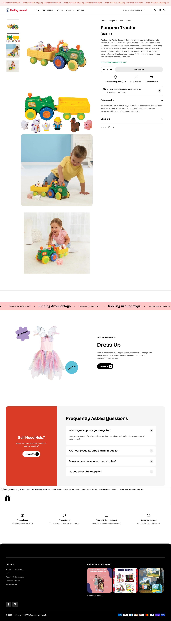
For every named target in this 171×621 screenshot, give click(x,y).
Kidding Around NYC (21, 615)
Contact (80, 10)
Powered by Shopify (38, 615)
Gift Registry (47, 10)
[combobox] (139, 10)
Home (103, 21)
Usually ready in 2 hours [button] (116, 93)
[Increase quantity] (111, 69)
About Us (70, 10)
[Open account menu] (160, 10)
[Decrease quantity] (103, 69)
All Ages (112, 21)
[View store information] (159, 91)
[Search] (155, 10)
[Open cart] (164, 10)
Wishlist (59, 10)
